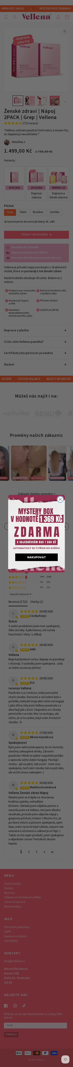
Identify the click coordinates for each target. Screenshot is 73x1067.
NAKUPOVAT (36, 557)
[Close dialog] (60, 499)
